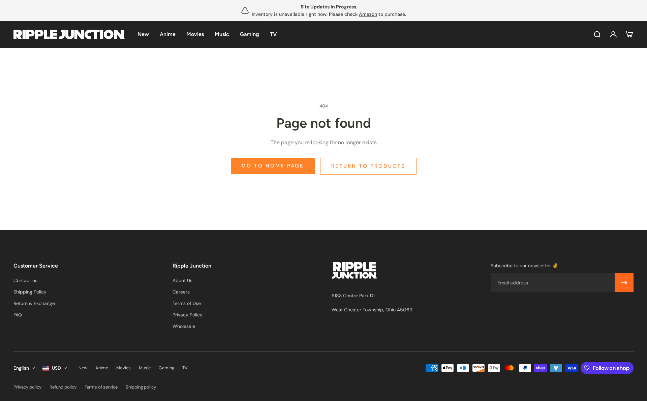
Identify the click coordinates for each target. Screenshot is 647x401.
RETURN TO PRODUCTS (368, 166)
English (21, 368)
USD (56, 368)
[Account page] (613, 34)
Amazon (368, 14)
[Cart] (629, 34)
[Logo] (69, 34)
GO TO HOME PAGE (273, 165)
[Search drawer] (597, 34)
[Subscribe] (624, 282)
